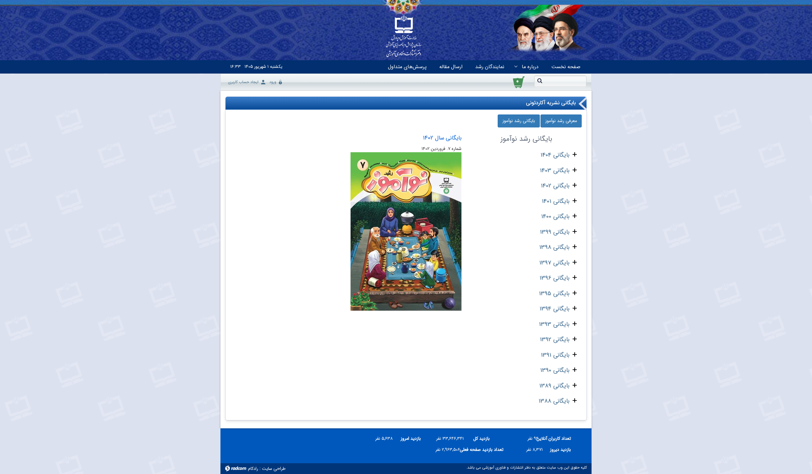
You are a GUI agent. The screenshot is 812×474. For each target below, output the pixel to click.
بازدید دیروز (560, 449)
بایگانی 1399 (554, 232)
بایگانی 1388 (554, 401)
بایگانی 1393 (554, 324)
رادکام (253, 468)
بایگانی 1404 (554, 155)
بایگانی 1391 (555, 355)
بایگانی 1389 (554, 386)
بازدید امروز (411, 438)
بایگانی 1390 (554, 370)
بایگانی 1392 (554, 339)
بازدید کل (481, 438)
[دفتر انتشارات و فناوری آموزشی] (403, 37)
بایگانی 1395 (554, 293)
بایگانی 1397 (554, 263)
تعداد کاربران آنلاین (557, 438)
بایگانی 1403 (554, 170)
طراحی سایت (273, 468)
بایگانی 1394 (554, 309)
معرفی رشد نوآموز (561, 120)
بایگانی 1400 (555, 216)
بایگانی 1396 (554, 278)
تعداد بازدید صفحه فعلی (484, 449)
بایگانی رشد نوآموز (518, 120)
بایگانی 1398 (554, 247)
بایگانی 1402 (555, 186)
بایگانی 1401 (555, 201)
